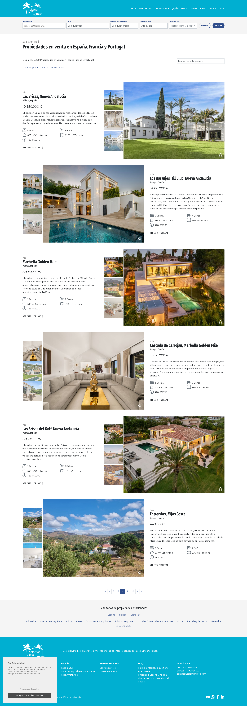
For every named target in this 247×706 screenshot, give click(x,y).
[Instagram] (213, 698)
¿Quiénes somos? (180, 8)
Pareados (216, 621)
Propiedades (161, 8)
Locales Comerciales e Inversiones (156, 621)
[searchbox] (44, 26)
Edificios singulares (124, 621)
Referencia (174, 21)
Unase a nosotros (108, 671)
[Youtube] (208, 698)
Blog (202, 8)
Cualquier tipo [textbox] (75, 26)
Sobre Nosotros (108, 668)
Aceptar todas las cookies (29, 695)
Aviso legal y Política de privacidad (64, 697)
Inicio (133, 8)
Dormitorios (145, 21)
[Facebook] (218, 698)
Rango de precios (118, 21)
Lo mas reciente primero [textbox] (190, 61)
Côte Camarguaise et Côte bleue (78, 671)
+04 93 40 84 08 (189, 667)
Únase (194, 8)
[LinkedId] (222, 698)
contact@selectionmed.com (191, 674)
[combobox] (44, 26)
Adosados (31, 621)
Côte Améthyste (69, 675)
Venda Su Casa (146, 8)
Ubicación (27, 21)
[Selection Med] (33, 8)
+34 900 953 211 (192, 671)
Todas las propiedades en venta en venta (43, 67)
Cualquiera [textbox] (146, 26)
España (111, 615)
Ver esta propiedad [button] (33, 147)
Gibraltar (135, 615)
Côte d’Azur (67, 668)
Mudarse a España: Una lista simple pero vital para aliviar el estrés (153, 678)
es (221, 8)
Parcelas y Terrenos (197, 621)
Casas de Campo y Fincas (98, 621)
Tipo (68, 21)
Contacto (212, 8)
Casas (79, 621)
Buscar (218, 25)
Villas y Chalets (123, 626)
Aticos (69, 621)
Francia (122, 615)
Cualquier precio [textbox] (120, 26)
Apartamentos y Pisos (51, 621)
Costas (204, 25)
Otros (180, 621)
